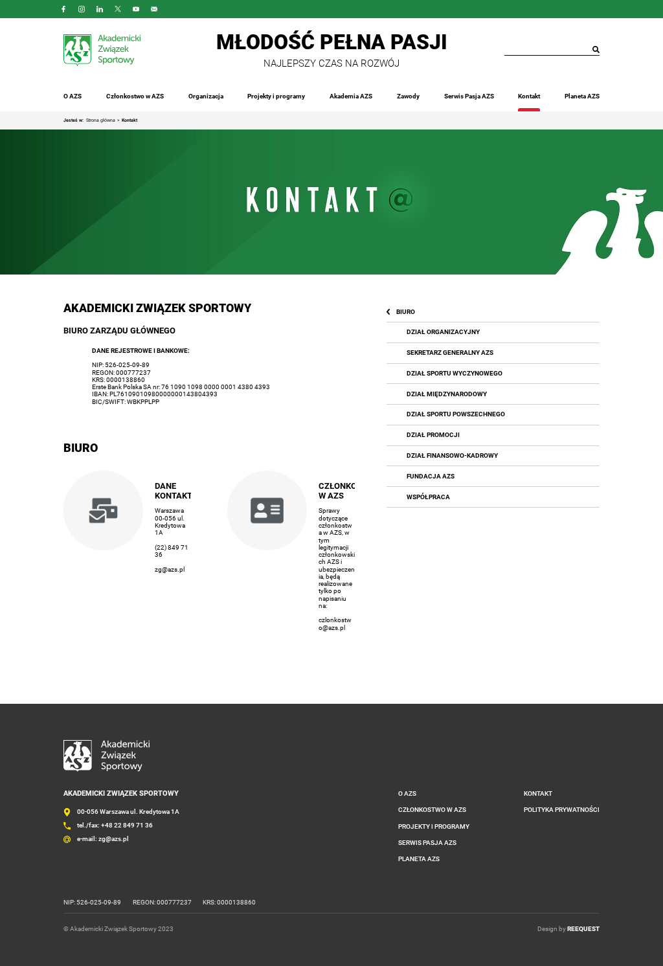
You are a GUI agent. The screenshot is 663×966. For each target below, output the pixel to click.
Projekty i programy (276, 96)
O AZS (72, 96)
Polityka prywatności (562, 809)
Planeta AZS (582, 96)
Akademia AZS (351, 96)
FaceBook (63, 9)
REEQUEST (583, 928)
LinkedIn (100, 9)
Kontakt (529, 96)
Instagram (82, 9)
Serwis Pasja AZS (469, 96)
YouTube (136, 9)
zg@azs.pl (170, 569)
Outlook (154, 9)
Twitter (118, 9)
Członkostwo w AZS (135, 96)
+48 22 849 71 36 (127, 825)
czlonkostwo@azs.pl (335, 623)
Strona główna (100, 120)
